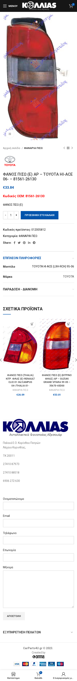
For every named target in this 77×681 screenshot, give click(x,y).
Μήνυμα (8, 567)
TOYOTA (68, 276)
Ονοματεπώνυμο (13, 498)
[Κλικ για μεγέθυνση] (10, 134)
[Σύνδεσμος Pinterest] (24, 242)
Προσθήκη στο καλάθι (39, 215)
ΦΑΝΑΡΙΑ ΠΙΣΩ (33, 148)
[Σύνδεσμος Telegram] (34, 242)
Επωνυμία (9, 550)
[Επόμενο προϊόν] (72, 148)
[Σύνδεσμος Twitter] (19, 242)
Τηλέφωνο (10, 533)
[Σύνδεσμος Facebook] (14, 242)
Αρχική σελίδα (12, 148)
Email (6, 515)
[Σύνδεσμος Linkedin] (29, 242)
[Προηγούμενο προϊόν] (64, 148)
